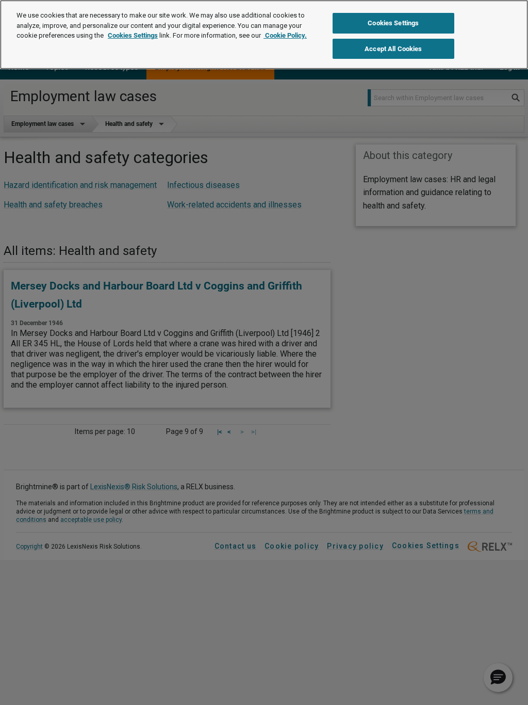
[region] (264, 34)
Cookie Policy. (285, 35)
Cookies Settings (133, 35)
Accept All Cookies (393, 49)
